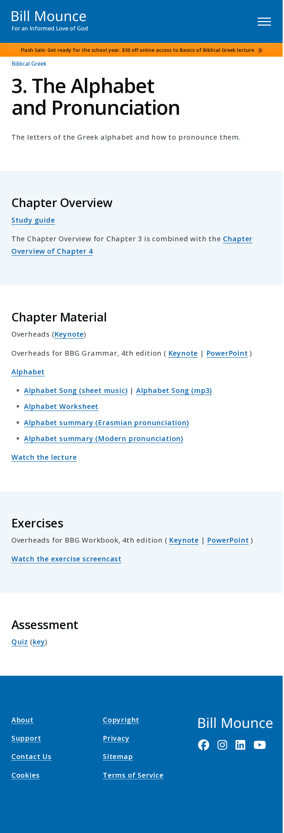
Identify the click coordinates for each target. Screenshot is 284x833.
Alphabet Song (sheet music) (76, 390)
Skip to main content (17, 11)
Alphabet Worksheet (61, 406)
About (22, 720)
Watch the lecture (44, 457)
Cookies (25, 776)
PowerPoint (227, 353)
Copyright (121, 720)
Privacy (116, 739)
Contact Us (31, 757)
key (39, 641)
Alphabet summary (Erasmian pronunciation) (106, 422)
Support (26, 739)
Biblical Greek (29, 63)
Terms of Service (133, 776)
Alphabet (28, 371)
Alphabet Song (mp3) (174, 390)
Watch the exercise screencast (66, 558)
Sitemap (118, 757)
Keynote (69, 334)
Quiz (19, 641)
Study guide (33, 220)
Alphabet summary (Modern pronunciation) (103, 438)
